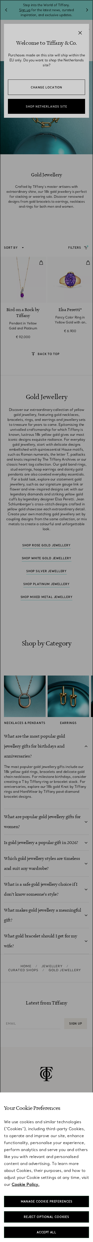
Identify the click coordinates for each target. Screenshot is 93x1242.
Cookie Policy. (25, 1184)
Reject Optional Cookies (46, 1217)
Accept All (46, 1232)
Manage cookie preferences (46, 1201)
